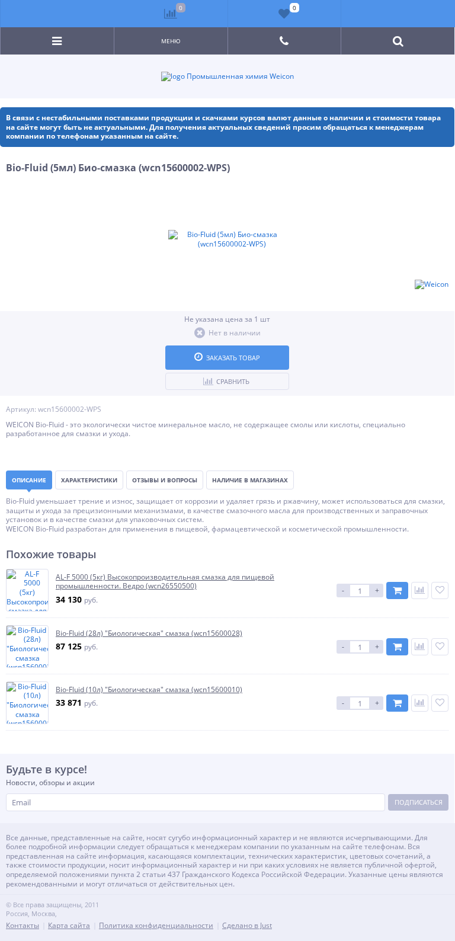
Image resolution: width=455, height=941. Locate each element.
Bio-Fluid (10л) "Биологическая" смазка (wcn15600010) (149, 689)
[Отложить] (439, 590)
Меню (171, 41)
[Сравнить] (419, 590)
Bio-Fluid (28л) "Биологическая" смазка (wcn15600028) (149, 633)
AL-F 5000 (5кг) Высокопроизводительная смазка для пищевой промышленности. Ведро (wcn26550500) (165, 581)
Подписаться (419, 802)
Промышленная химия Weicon (239, 76)
